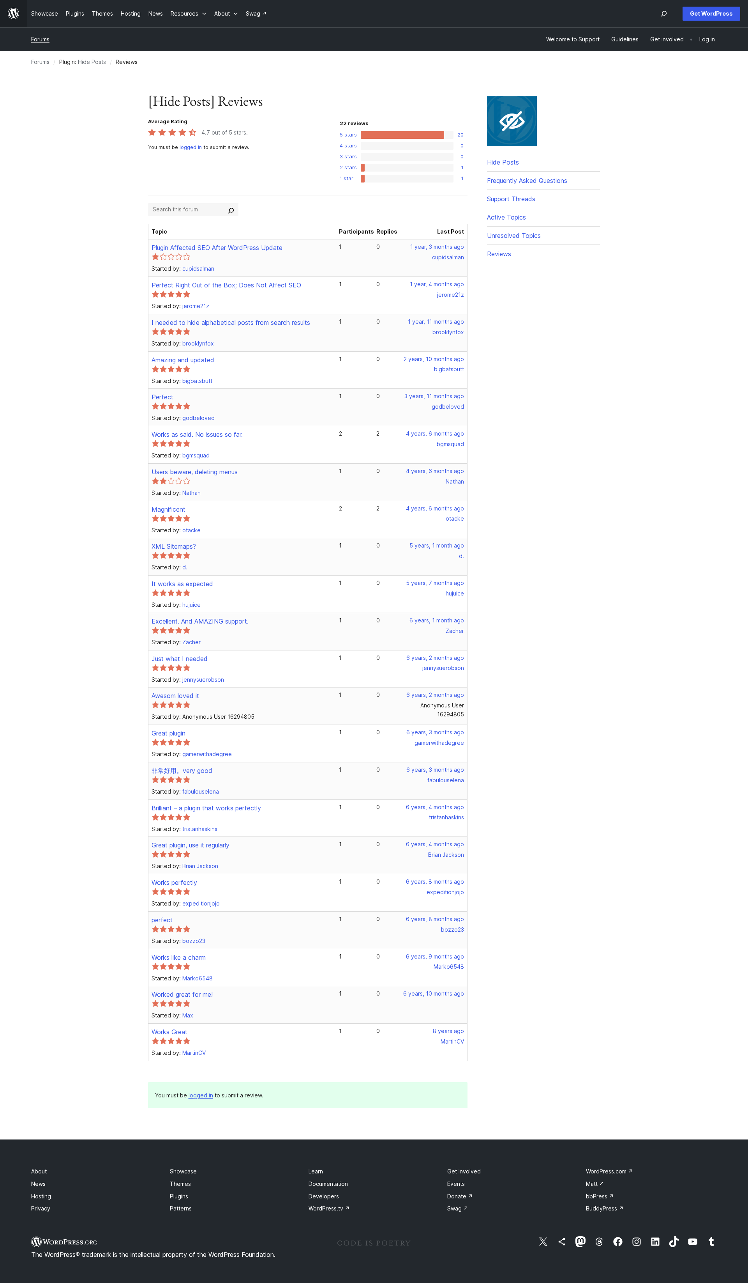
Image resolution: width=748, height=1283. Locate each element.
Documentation (328, 1183)
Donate (460, 1196)
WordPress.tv (329, 1208)
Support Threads (511, 199)
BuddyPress (605, 1208)
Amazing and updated (183, 360)
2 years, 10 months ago (434, 359)
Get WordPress (711, 13)
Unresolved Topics (514, 235)
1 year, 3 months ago (437, 246)
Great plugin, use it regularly (190, 845)
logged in (191, 147)
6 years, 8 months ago (435, 881)
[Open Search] (664, 13)
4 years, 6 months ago (435, 433)
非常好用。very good (182, 770)
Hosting (41, 1196)
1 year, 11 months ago (436, 321)
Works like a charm (179, 957)
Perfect (162, 397)
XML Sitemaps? (174, 546)
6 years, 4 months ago (435, 807)
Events (456, 1183)
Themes (180, 1183)
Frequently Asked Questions (527, 180)
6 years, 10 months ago (433, 993)
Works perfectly (174, 882)
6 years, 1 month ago (436, 620)
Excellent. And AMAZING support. (200, 621)
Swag (457, 1208)
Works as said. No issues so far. (197, 434)
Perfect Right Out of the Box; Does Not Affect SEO (226, 285)
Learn (316, 1171)
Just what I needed (180, 659)
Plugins (179, 1196)
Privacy (40, 1208)
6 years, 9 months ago (435, 956)
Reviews (499, 254)
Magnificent (168, 509)
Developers (324, 1196)
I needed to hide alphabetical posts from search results (231, 322)
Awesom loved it (175, 696)
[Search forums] (231, 209)
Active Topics (506, 217)
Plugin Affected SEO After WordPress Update (217, 248)
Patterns (181, 1208)
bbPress (600, 1196)
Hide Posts (92, 61)
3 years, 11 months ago (434, 396)
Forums (40, 39)
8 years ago (448, 1031)
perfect (162, 920)
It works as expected (182, 584)
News (38, 1183)
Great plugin (168, 733)
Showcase (183, 1171)
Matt (595, 1183)
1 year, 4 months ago (437, 284)
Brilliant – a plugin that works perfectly (206, 808)
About (39, 1171)
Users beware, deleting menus (195, 472)
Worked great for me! (182, 994)
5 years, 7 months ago (435, 582)
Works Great (169, 1032)
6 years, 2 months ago (435, 657)
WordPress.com (609, 1171)
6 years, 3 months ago (435, 732)
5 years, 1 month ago (436, 545)
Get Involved (464, 1171)
